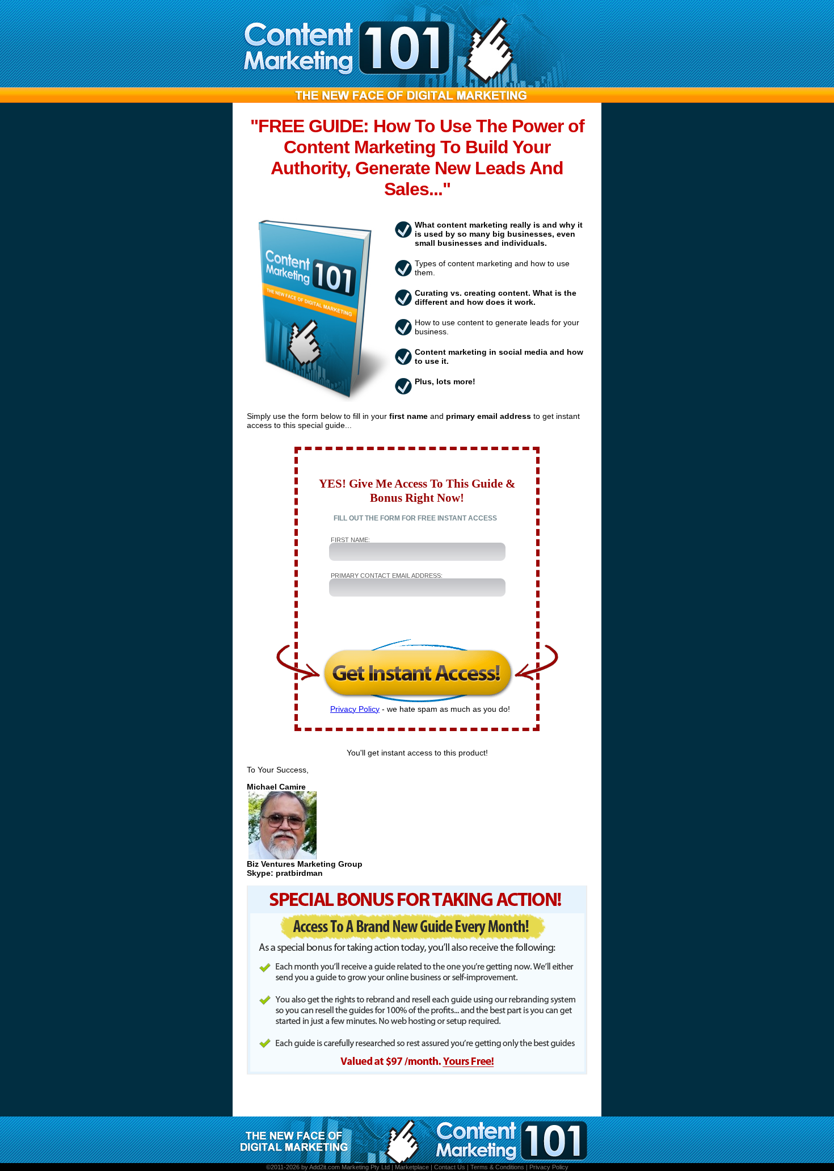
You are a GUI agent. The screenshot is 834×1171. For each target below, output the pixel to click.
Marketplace (412, 1167)
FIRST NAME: (350, 539)
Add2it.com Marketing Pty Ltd (349, 1167)
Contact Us (449, 1167)
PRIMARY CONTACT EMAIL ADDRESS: (387, 575)
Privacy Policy (355, 708)
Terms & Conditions (497, 1167)
